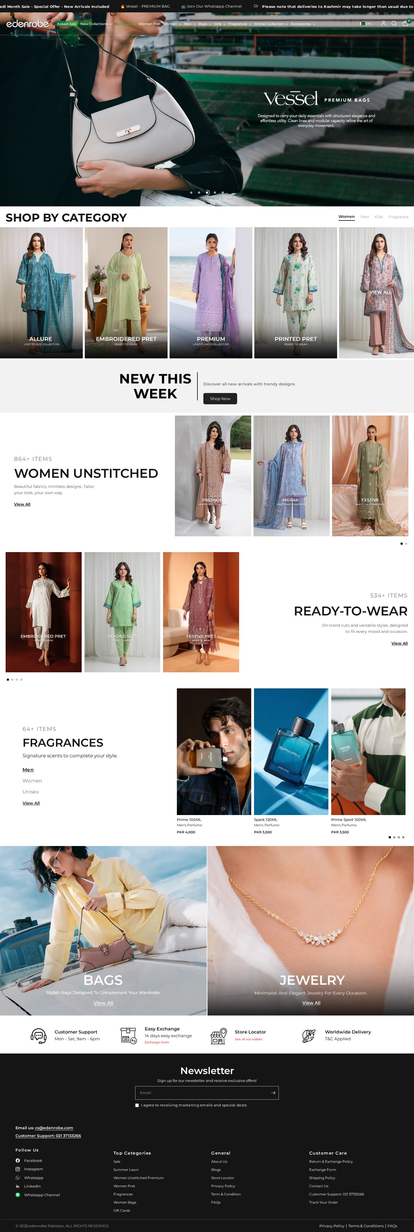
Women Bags (124, 1202)
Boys (203, 24)
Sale (116, 1161)
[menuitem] (66, 23)
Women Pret (150, 24)
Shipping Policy (322, 1178)
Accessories (301, 24)
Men (188, 24)
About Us (219, 1161)
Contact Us (318, 1186)
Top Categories (132, 1153)
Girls (217, 24)
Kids (379, 217)
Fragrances (237, 24)
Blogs (216, 1170)
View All (22, 504)
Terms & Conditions (366, 1226)
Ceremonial (125, 24)
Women (170, 24)
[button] (401, 544)
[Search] (394, 23)
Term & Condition (226, 1194)
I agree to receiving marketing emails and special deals (194, 1105)
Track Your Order (323, 1202)
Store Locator (222, 1178)
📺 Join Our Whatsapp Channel (66, 6)
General (221, 1153)
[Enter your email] (273, 1093)
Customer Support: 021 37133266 (48, 1135)
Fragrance (398, 217)
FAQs (216, 1202)
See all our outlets (248, 1039)
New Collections (94, 24)
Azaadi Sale (66, 24)
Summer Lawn (126, 1170)
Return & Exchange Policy (331, 1161)
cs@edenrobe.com (54, 1127)
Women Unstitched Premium (138, 1178)
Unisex (31, 791)
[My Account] (383, 23)
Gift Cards (121, 1210)
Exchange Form (157, 1042)
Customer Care (328, 1153)
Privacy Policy (223, 1186)
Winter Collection (269, 24)
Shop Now (220, 398)
